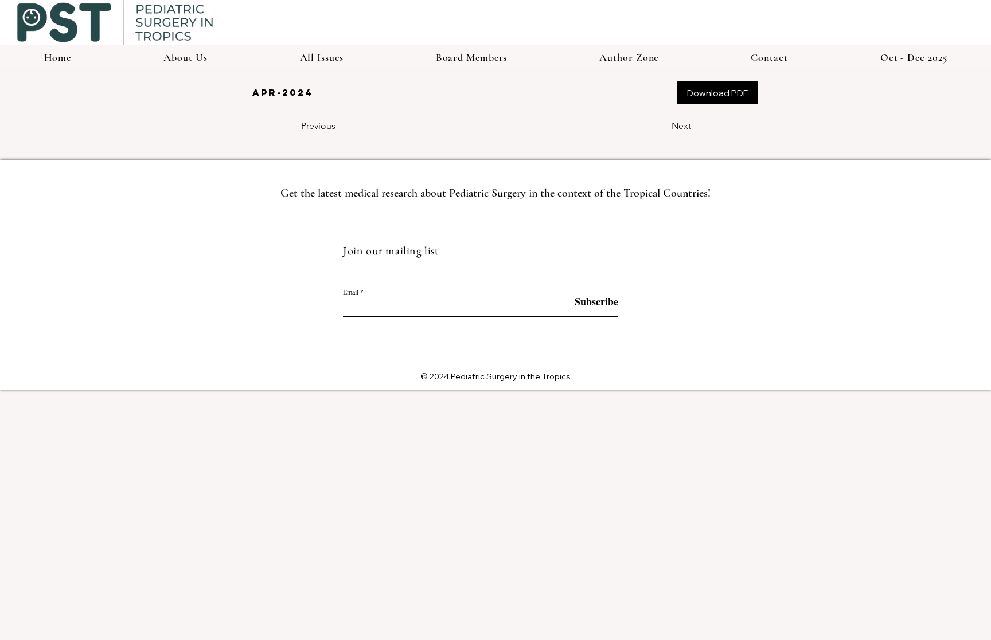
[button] (629, 57)
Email (350, 291)
